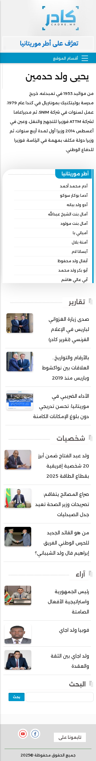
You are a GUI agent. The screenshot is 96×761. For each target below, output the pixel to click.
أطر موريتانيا (75, 173)
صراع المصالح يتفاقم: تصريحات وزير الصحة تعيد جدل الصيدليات (62, 504)
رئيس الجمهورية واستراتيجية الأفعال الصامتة (68, 602)
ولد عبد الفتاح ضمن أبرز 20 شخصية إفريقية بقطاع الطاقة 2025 (63, 466)
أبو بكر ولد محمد (72, 270)
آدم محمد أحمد (73, 186)
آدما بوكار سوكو (73, 195)
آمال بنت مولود (74, 223)
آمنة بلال (79, 242)
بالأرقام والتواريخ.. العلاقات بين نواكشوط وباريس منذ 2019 (65, 368)
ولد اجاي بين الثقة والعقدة (70, 661)
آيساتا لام (79, 251)
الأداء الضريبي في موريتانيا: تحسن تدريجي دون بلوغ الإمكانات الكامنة (61, 406)
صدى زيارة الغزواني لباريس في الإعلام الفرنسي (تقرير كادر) (69, 329)
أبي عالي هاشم (74, 279)
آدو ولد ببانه (77, 204)
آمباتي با (80, 232)
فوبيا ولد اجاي (74, 630)
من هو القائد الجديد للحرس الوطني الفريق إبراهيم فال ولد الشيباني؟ (62, 543)
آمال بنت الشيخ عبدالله (67, 214)
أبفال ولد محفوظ (72, 260)
